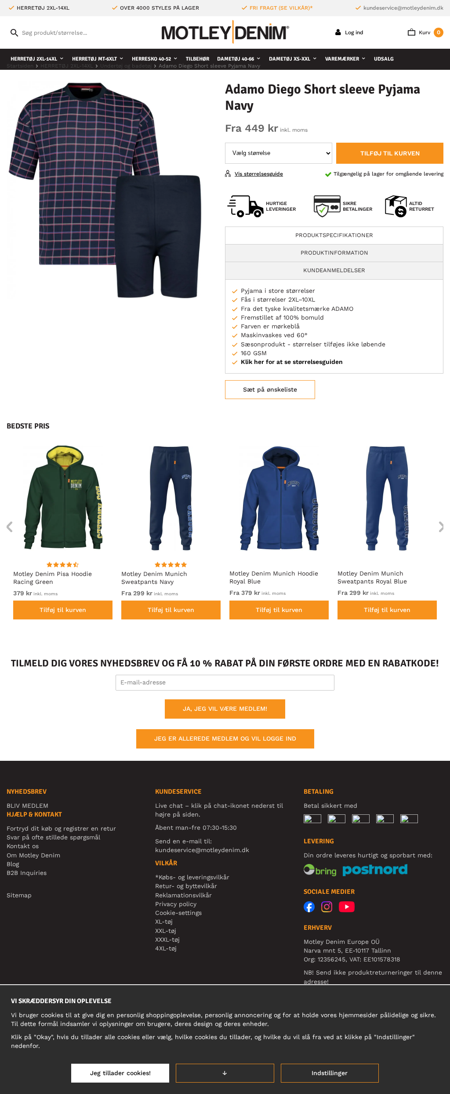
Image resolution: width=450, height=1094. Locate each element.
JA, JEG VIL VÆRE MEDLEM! (225, 708)
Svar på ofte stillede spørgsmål (53, 837)
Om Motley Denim (33, 855)
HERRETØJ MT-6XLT (94, 59)
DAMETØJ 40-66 (235, 59)
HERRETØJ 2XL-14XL (34, 59)
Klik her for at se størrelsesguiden (292, 361)
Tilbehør (197, 59)
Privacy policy (175, 903)
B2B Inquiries (27, 872)
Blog (13, 863)
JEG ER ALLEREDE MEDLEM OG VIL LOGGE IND (225, 738)
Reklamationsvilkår (183, 895)
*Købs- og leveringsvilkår (192, 877)
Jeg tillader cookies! (120, 1072)
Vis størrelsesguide (259, 174)
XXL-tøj (165, 930)
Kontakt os (23, 845)
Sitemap (19, 895)
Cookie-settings (178, 912)
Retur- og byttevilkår (186, 885)
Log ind (353, 32)
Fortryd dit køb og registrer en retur (61, 828)
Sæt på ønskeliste (270, 389)
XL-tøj (164, 921)
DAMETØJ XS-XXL (289, 59)
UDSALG (384, 59)
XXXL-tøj (167, 939)
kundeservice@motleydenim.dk (403, 8)
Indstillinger (330, 1072)
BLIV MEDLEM (27, 805)
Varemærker (342, 59)
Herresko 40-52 (151, 59)
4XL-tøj (166, 948)
